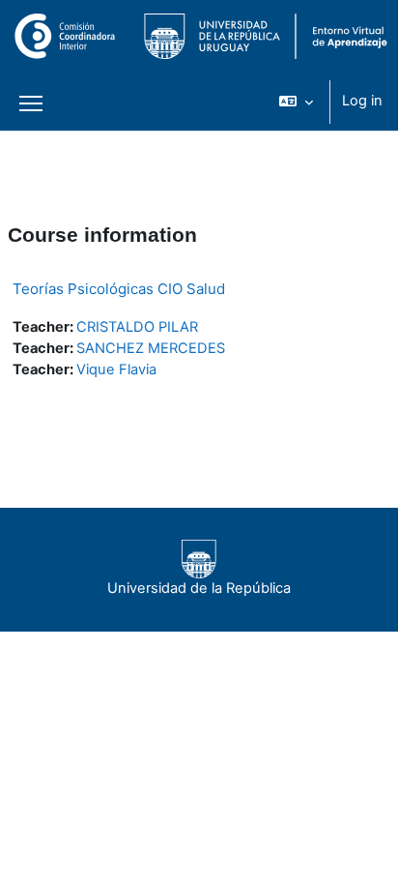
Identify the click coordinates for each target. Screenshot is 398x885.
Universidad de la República (199, 588)
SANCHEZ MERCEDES (150, 348)
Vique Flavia (116, 369)
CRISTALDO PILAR (137, 327)
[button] (296, 102)
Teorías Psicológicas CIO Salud (119, 289)
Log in (362, 100)
